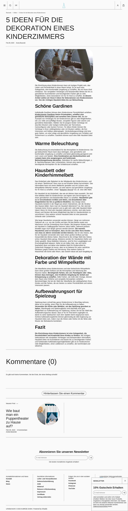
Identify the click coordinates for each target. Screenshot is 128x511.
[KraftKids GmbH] (64, 5)
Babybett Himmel (66, 190)
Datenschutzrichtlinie (100, 506)
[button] (10, 5)
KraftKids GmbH (26, 509)
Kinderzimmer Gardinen (45, 114)
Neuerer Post (10, 403)
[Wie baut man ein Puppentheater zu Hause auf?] (48, 414)
